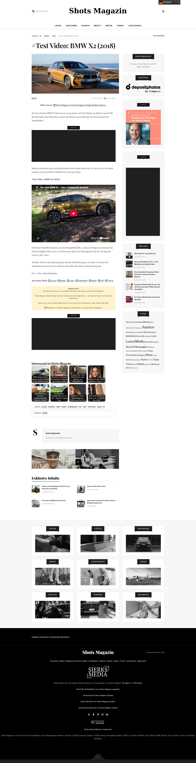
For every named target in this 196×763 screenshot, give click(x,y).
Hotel (145, 332)
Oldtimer (151, 347)
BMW (58, 407)
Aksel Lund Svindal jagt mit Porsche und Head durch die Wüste (56, 487)
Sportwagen (137, 360)
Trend (110, 280)
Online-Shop (130, 351)
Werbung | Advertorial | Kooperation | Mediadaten (51, 637)
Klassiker (152, 332)
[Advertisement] (74, 146)
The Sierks (138, 683)
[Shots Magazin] (98, 10)
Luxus (53, 280)
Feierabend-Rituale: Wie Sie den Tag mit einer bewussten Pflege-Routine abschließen (147, 287)
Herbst (135, 332)
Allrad (44, 407)
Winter (128, 368)
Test (84, 407)
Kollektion (131, 336)
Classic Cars (130, 328)
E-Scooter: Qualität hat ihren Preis (54, 500)
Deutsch (167, 2)
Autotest (51, 407)
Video (99, 407)
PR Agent (126, 683)
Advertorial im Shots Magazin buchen (98, 695)
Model (146, 342)
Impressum (107, 729)
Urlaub (140, 363)
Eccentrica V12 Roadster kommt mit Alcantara (147, 298)
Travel (120, 26)
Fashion (85, 26)
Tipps (156, 359)
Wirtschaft (134, 368)
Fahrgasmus (138, 328)
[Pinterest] (98, 714)
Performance (143, 351)
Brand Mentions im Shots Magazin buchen (98, 701)
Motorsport (154, 342)
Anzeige (139, 322)
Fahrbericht (72, 407)
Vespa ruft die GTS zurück (96, 486)
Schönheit (83, 280)
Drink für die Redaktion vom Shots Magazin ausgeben (98, 689)
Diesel (64, 407)
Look (153, 336)
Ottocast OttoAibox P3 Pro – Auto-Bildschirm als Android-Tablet (146, 263)
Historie (140, 332)
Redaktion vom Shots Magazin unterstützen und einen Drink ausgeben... (74, 308)
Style (143, 359)
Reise (94, 280)
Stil (102, 280)
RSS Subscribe (158, 36)
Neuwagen (141, 346)
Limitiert (148, 336)
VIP (149, 364)
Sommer (129, 360)
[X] (89, 714)
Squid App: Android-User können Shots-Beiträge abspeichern (101, 502)
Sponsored (141, 661)
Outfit (136, 351)
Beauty (97, 26)
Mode (63, 280)
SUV (148, 360)
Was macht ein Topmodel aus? (145, 253)
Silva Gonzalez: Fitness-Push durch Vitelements (51, 460)
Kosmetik (140, 336)
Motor (109, 26)
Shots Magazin (53, 433)
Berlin (152, 322)
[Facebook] (93, 714)
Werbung (155, 364)
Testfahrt (92, 407)
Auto (71, 280)
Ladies (58, 26)
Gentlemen (71, 26)
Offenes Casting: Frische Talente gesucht (100, 460)
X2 (104, 407)
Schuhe (155, 355)
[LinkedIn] (107, 714)
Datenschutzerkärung (92, 729)
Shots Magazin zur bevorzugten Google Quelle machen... (81, 105)
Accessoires (135, 26)
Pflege (150, 351)
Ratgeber (141, 355)
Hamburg (129, 332)
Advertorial (130, 322)
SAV (80, 407)
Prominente (131, 355)
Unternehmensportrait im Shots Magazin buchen (98, 707)
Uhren (134, 364)
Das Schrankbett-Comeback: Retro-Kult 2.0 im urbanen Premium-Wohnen (147, 274)
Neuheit (130, 347)
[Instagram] (102, 714)
